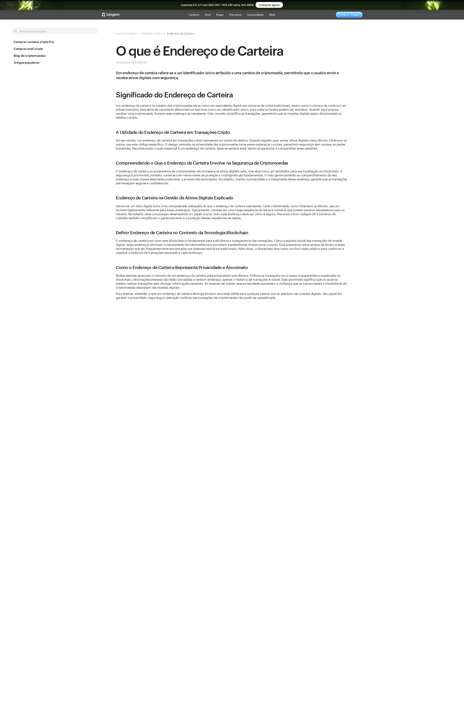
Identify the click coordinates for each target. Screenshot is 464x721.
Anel (208, 14)
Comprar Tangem (349, 14)
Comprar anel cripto (28, 48)
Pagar (220, 14)
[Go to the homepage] (111, 15)
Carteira (194, 14)
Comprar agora (269, 5)
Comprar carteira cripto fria (34, 42)
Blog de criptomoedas (29, 55)
